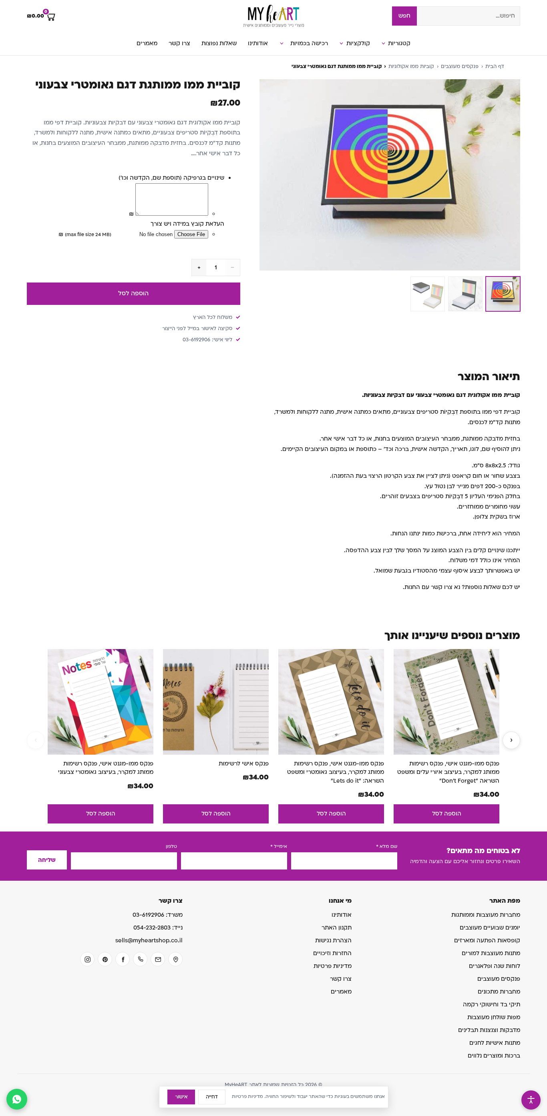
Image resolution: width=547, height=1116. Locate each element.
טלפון (171, 847)
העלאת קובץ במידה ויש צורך (187, 224)
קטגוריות (399, 43)
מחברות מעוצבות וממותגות (485, 915)
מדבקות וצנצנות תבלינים (489, 1030)
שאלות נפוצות (219, 43)
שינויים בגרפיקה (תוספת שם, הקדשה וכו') (171, 178)
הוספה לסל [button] (446, 813)
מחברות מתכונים (499, 992)
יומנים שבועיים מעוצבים (490, 928)
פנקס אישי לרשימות (244, 763)
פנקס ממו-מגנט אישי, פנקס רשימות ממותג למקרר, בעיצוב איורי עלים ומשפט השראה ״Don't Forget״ (448, 772)
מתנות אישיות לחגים (494, 1043)
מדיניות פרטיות (333, 966)
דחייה (212, 1097)
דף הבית (494, 66)
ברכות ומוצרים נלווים (494, 1056)
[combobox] (468, 16)
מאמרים (147, 43)
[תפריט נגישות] (531, 1100)
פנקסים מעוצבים (460, 66)
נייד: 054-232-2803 (158, 928)
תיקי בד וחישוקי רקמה (491, 1004)
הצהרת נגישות (333, 940)
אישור (181, 1097)
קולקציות (358, 43)
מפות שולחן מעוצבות (493, 1017)
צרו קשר (179, 43)
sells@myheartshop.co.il (149, 940)
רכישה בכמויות (309, 43)
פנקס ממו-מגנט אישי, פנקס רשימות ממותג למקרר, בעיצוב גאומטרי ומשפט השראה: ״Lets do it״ (335, 772)
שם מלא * (386, 847)
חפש (404, 16)
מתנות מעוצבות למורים (491, 953)
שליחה (47, 860)
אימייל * (278, 847)
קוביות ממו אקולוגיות (411, 66)
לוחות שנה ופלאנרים (494, 966)
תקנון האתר (337, 928)
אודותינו (258, 43)
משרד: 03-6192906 (158, 915)
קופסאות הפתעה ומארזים (487, 940)
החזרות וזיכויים (332, 953)
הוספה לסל (133, 293)
